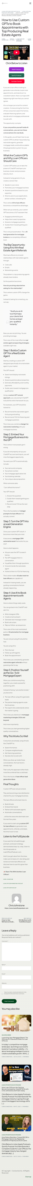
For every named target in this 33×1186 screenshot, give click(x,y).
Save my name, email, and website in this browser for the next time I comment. (15, 992)
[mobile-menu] (30, 3)
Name (4, 964)
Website (4, 983)
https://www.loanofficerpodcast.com (16, 908)
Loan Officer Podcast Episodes (20, 40)
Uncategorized (6, 1035)
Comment (5, 941)
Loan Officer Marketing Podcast (13, 883)
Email (4, 974)
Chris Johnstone (5, 39)
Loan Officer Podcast (9, 887)
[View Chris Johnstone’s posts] (16, 898)
